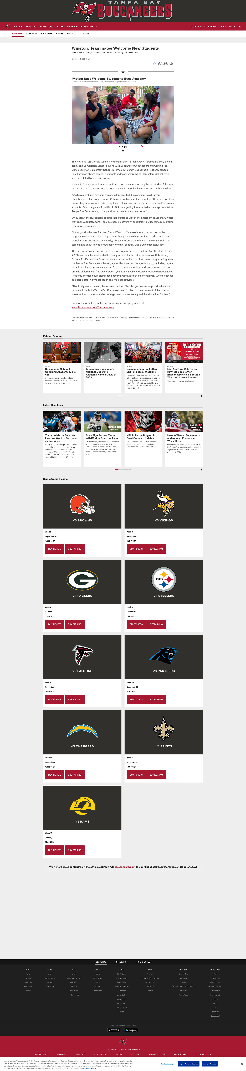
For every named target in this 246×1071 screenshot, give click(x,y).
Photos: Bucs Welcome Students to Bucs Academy (109, 78)
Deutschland (215, 1016)
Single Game (121, 974)
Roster (28, 974)
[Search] (192, 26)
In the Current (74, 995)
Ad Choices (135, 1054)
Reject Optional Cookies (188, 1064)
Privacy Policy (41, 1054)
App (215, 974)
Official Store (215, 978)
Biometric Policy (100, 1054)
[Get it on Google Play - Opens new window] (131, 1031)
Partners (150, 991)
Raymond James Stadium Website (183, 986)
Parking (183, 982)
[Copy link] (171, 64)
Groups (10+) (121, 999)
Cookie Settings (180, 1054)
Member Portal (122, 1007)
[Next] (142, 146)
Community (50, 986)
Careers (150, 974)
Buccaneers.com (125, 866)
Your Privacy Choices (156, 1054)
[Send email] (165, 65)
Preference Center (203, 1054)
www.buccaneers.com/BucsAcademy (93, 307)
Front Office (28, 986)
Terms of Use (61, 1054)
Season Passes (121, 978)
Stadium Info (183, 974)
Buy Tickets (54, 549)
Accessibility (80, 1054)
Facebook (215, 1003)
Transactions (28, 982)
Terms (122, 1012)
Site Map (119, 1054)
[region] (123, 1064)
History (28, 991)
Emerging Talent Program (150, 978)
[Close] (242, 1064)
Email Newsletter (215, 995)
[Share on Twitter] (160, 65)
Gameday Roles (150, 982)
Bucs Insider (74, 991)
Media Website (215, 982)
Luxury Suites (121, 995)
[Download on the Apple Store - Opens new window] (113, 1030)
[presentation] (202, 396)
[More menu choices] (97, 27)
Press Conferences (73, 978)
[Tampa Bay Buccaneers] (123, 1042)
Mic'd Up (74, 986)
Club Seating (121, 982)
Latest (50, 974)
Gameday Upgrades (121, 986)
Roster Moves (50, 978)
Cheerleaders (97, 991)
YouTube (215, 999)
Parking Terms (183, 995)
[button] (119, 396)
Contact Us (150, 986)
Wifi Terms (183, 991)
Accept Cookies (209, 1064)
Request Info (121, 1003)
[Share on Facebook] (155, 65)
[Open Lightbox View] (123, 120)
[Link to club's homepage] (7, 26)
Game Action (97, 978)
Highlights (73, 982)
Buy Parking (74, 549)
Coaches (28, 978)
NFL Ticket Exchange (215, 986)
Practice (97, 982)
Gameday (183, 978)
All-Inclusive (121, 991)
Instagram (215, 1012)
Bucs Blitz (50, 982)
